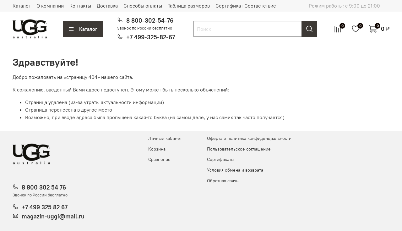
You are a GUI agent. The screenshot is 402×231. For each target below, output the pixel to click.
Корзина (157, 149)
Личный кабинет (165, 138)
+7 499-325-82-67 (150, 37)
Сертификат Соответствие (245, 6)
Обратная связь (222, 181)
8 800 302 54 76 (44, 187)
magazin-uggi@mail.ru (53, 216)
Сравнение (159, 159)
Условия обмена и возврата (235, 170)
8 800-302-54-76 (149, 20)
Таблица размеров (189, 6)
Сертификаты (220, 159)
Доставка (107, 6)
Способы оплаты (142, 6)
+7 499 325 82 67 (45, 207)
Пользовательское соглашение (239, 149)
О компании (50, 6)
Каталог (22, 6)
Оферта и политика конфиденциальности (249, 138)
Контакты (80, 6)
